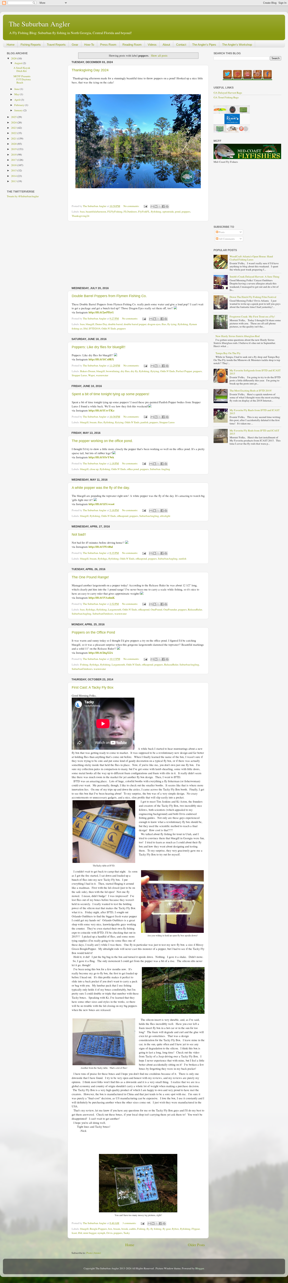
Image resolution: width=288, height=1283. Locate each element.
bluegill (90, 324)
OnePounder (170, 609)
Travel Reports (56, 44)
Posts (221, 232)
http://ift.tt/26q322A (101, 652)
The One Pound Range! (90, 577)
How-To (89, 44)
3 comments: (129, 1223)
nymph (101, 1233)
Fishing (84, 664)
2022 (14, 133)
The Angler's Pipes (204, 44)
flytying (154, 371)
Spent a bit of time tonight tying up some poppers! (110, 394)
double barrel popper (135, 324)
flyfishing (156, 211)
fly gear (167, 1229)
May (17, 94)
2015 (14, 170)
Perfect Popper (184, 371)
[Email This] (152, 206)
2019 (14, 149)
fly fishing (155, 1229)
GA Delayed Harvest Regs (228, 92)
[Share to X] (160, 206)
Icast (74, 1233)
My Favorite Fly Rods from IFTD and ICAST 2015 (254, 432)
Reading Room (132, 44)
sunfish (182, 558)
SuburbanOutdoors (102, 613)
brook (124, 1229)
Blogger (199, 1268)
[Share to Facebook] (163, 206)
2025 (14, 117)
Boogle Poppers (98, 1229)
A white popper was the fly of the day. (101, 488)
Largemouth (114, 609)
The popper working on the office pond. (102, 441)
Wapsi (91, 375)
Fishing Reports (31, 44)
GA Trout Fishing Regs (226, 97)
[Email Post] (145, 206)
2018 (14, 154)
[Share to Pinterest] (167, 206)
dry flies (125, 371)
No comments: (131, 206)
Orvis (109, 1233)
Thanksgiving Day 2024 (90, 70)
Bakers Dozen (87, 371)
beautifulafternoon (96, 211)
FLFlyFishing (114, 211)
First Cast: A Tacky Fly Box (92, 687)
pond (177, 211)
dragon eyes (154, 324)
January (18, 110)
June (17, 89)
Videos (152, 44)
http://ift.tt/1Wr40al (101, 546)
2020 (14, 144)
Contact (181, 44)
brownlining (113, 371)
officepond (122, 516)
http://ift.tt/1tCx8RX (101, 359)
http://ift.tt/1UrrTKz (101, 410)
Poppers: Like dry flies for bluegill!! (98, 347)
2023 (14, 127)
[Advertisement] (138, 254)
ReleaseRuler (195, 609)
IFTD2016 (94, 328)
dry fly (134, 371)
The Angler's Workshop (237, 44)
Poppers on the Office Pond (93, 632)
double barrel (115, 324)
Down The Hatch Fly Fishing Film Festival (253, 297)
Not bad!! (79, 534)
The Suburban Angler (39, 23)
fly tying (172, 324)
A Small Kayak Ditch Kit (22, 69)
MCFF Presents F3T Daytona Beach (22, 79)
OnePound (156, 609)
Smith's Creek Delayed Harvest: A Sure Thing (254, 276)
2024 (14, 122)
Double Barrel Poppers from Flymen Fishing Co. (109, 296)
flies (164, 324)
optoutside (168, 211)
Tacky (126, 1233)
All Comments (226, 239)
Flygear (196, 1229)
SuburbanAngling (149, 516)
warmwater (102, 375)
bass (82, 211)
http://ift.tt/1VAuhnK (102, 597)
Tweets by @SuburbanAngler (23, 196)
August (18, 63)
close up (94, 469)
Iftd (85, 328)
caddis (132, 1229)
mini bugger (89, 1233)
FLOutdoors (130, 211)
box (110, 1229)
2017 (14, 160)
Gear (75, 44)
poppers (186, 211)
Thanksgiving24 (80, 216)
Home (10, 44)
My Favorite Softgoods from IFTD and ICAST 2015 (255, 372)
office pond (133, 469)
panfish (144, 422)
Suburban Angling (160, 469)
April (17, 99)
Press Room (108, 44)
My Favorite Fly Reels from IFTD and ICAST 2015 (255, 411)
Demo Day (101, 324)
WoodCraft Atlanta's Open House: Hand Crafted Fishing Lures (251, 258)
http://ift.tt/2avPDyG (101, 312)
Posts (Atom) (93, 1253)
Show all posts (159, 55)
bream (93, 422)
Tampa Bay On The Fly (228, 353)
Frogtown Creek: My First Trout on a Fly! (252, 316)
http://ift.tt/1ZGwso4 (101, 504)
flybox (175, 1229)
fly (148, 1229)
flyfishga (102, 558)
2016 (14, 165)
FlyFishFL (144, 211)
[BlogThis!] (156, 206)
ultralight (165, 516)
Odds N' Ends (108, 328)
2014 (14, 176)
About (166, 44)
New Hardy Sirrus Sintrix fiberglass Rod (238, 336)
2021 (14, 138)
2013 (14, 181)
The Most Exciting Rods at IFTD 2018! (251, 390)
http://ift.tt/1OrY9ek (101, 457)
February (19, 105)
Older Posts (196, 1244)
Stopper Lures (79, 375)
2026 (14, 58)
